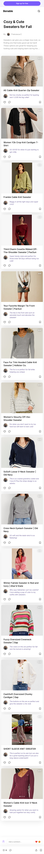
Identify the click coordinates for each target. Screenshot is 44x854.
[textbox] (21, 842)
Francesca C (16, 34)
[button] (18, 84)
